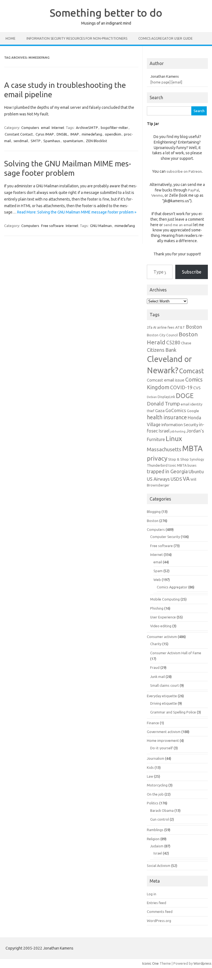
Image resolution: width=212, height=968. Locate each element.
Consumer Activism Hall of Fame (175, 653)
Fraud (155, 667)
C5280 (173, 342)
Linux (174, 438)
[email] (176, 82)
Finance (153, 723)
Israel (164, 430)
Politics (152, 803)
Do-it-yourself (161, 748)
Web (157, 580)
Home (10, 38)
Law (150, 776)
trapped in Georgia (167, 471)
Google (193, 411)
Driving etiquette (163, 703)
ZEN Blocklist (96, 141)
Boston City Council (162, 335)
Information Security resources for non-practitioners (76, 38)
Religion (153, 839)
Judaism (156, 846)
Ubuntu (196, 471)
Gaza (160, 410)
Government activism (164, 732)
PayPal (193, 190)
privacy (157, 458)
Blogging (154, 511)
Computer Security (165, 537)
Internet (58, 127)
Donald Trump (163, 404)
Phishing (156, 608)
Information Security (179, 424)
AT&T (180, 327)
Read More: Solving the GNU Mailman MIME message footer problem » (76, 212)
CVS (197, 387)
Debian (152, 397)
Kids (150, 767)
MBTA (192, 448)
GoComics (175, 410)
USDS (176, 479)
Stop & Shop (178, 459)
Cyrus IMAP (45, 134)
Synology (197, 459)
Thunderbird (157, 465)
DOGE (185, 395)
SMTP (36, 141)
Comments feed (160, 911)
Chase (186, 343)
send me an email (178, 225)
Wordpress (202, 963)
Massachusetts (164, 449)
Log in (151, 894)
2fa (149, 327)
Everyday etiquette (162, 696)
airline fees (165, 327)
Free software (52, 226)
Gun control (159, 819)
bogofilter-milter (114, 127)
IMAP (74, 134)
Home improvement (163, 740)
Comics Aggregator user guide (165, 38)
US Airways (158, 479)
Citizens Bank (161, 350)
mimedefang (92, 134)
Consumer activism (162, 637)
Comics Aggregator (172, 587)
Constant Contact (19, 134)
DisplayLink (166, 397)
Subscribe (191, 271)
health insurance (167, 417)
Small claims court (164, 685)
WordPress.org (159, 921)
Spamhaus (51, 141)
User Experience (163, 617)
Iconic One (150, 963)
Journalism (155, 758)
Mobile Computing (165, 599)
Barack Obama (162, 810)
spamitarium (73, 141)
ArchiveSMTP (87, 127)
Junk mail (157, 676)
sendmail (21, 141)
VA (186, 479)
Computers (30, 127)
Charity (155, 644)
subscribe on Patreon (184, 171)
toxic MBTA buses (182, 465)
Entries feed (156, 903)
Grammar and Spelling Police (173, 712)
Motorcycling (157, 785)
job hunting (178, 431)
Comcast (191, 370)
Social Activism (158, 865)
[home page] (160, 82)
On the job (155, 794)
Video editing (160, 626)
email (45, 127)
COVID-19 (181, 387)
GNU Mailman (101, 226)
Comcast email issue (165, 380)
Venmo (157, 195)
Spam (158, 571)
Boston (194, 326)
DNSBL (62, 134)
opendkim (113, 134)
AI (154, 327)
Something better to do (106, 12)
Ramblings (155, 830)
